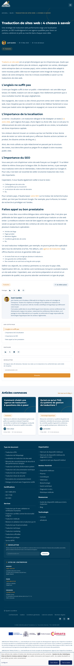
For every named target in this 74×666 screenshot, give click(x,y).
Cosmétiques (44, 477)
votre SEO (35, 196)
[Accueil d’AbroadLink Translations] (6, 4)
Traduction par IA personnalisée (16, 525)
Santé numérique (46, 486)
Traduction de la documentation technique (20, 470)
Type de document (11, 447)
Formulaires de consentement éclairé (18, 479)
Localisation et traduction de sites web (19, 458)
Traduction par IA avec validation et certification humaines (18, 510)
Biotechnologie (45, 483)
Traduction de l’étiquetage (14, 455)
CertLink (43, 517)
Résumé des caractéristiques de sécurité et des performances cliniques (20, 462)
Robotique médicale (47, 492)
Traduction (8, 49)
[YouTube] (68, 618)
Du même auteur (62, 285)
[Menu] (70, 5)
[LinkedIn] (60, 618)
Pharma (42, 474)
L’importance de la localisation (14, 332)
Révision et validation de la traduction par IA (20, 522)
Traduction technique (13, 528)
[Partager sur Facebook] (19, 290)
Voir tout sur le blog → (65, 393)
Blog (12, 13)
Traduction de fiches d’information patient (20, 467)
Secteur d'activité (45, 465)
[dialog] (37, 659)
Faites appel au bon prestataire (14, 339)
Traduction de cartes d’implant (16, 473)
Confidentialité (13, 615)
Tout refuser (54, 662)
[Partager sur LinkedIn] (10, 290)
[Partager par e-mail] (23, 290)
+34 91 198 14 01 (10, 568)
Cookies (22, 615)
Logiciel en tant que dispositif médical (53, 460)
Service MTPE (10, 540)
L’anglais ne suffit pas (12, 329)
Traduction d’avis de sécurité (15, 476)
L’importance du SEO (11, 336)
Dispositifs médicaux (47, 471)
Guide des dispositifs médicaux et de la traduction (53, 503)
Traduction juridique (12, 537)
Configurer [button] (4, 662)
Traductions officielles (13, 534)
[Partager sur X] (14, 290)
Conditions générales (33, 615)
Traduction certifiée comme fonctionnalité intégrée (20, 515)
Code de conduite (47, 615)
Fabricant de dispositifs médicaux (51, 452)
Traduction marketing (13, 531)
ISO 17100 (9, 495)
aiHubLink (43, 520)
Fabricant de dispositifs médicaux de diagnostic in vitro (52, 456)
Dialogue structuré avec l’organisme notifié (20, 482)
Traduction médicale (12, 519)
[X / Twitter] (64, 618)
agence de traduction (52, 249)
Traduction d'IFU (11, 452)
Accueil (5, 13)
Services (7, 503)
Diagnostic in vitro (46, 489)
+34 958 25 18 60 (10, 592)
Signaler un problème (11, 610)
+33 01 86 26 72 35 (11, 581)
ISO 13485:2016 (11, 492)
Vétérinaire (44, 480)
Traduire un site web (10, 62)
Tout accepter (66, 662)
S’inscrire (37, 375)
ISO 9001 (8, 498)
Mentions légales (60, 615)
